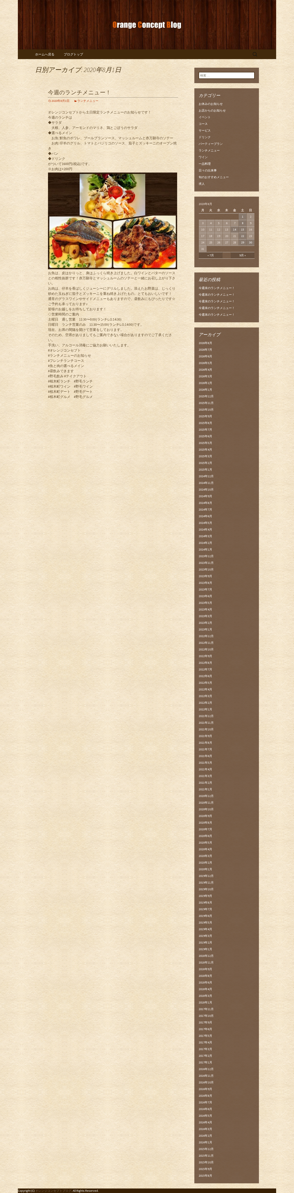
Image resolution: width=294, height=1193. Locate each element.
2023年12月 (206, 556)
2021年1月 (205, 789)
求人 (202, 184)
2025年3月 (205, 456)
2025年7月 (205, 429)
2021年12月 (206, 716)
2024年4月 (205, 529)
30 (250, 242)
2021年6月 (205, 756)
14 (234, 229)
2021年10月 (206, 729)
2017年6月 (205, 1029)
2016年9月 (205, 1089)
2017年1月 (205, 1062)
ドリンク (205, 137)
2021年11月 (206, 723)
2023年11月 (206, 563)
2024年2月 (205, 543)
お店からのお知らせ (212, 110)
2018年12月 (206, 956)
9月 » (242, 255)
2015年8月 (205, 1176)
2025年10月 (206, 409)
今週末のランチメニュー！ (217, 288)
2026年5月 (205, 363)
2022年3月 (205, 696)
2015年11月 (206, 1156)
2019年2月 (205, 942)
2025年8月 (205, 423)
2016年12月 (206, 1069)
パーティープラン (211, 144)
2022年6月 (205, 676)
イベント (205, 117)
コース (203, 124)
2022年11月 (206, 643)
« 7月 (210, 255)
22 (242, 236)
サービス (205, 130)
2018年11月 (206, 962)
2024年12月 (206, 476)
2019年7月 (205, 909)
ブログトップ (73, 54)
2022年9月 (205, 656)
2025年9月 (205, 416)
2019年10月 (206, 889)
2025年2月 (205, 463)
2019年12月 (206, 876)
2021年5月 (205, 763)
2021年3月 (205, 776)
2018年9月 (205, 969)
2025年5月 (205, 443)
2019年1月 (205, 949)
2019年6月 (205, 916)
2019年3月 (205, 936)
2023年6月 (205, 596)
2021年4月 (205, 769)
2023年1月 (205, 629)
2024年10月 (206, 489)
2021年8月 (205, 743)
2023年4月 (205, 609)
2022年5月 (205, 683)
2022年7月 (205, 669)
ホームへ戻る (44, 54)
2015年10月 (206, 1162)
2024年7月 (205, 509)
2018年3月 (205, 996)
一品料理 (205, 164)
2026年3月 (205, 376)
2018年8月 (205, 976)
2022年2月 (205, 703)
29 (242, 242)
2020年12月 (206, 796)
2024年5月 (205, 523)
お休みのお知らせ (211, 104)
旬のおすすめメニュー (214, 177)
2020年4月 (205, 849)
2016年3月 (205, 1129)
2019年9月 (205, 896)
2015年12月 (206, 1149)
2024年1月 (205, 549)
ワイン (203, 157)
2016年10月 (206, 1082)
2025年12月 (206, 396)
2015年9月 (205, 1169)
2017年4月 (205, 1042)
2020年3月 (205, 856)
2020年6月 (205, 836)
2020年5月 (205, 842)
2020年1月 (205, 869)
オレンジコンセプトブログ (53, 1191)
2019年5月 (205, 922)
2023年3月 (205, 616)
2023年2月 (205, 623)
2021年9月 (205, 736)
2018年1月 (205, 1002)
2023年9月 (205, 576)
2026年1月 (205, 390)
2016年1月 (205, 1142)
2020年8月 (205, 822)
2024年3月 (205, 536)
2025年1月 (205, 469)
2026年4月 (205, 370)
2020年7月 (205, 829)
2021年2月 (205, 783)
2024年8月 (205, 503)
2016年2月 (205, 1136)
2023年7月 (205, 589)
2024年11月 (206, 483)
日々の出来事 (208, 170)
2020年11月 (206, 803)
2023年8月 (205, 583)
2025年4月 (205, 449)
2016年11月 (206, 1076)
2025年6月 (205, 436)
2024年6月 (205, 516)
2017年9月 (205, 1022)
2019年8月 (205, 902)
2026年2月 (205, 383)
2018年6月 (205, 982)
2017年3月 (205, 1049)
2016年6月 (205, 1109)
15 (242, 229)
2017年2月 (205, 1056)
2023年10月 (206, 569)
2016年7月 (205, 1102)
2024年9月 (205, 496)
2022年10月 (206, 649)
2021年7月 (205, 749)
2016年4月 (205, 1122)
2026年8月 (205, 343)
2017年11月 (206, 1009)
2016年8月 (205, 1096)
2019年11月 (206, 882)
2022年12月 (206, 636)
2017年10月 (206, 1016)
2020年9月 (205, 816)
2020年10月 (206, 809)
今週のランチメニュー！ (79, 92)
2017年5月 (205, 1036)
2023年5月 (205, 603)
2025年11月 (206, 403)
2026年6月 (205, 356)
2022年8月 (205, 663)
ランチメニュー (87, 101)
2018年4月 (205, 989)
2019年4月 (205, 929)
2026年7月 (205, 350)
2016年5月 (205, 1116)
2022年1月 (205, 709)
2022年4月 (205, 689)
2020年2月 (205, 862)
